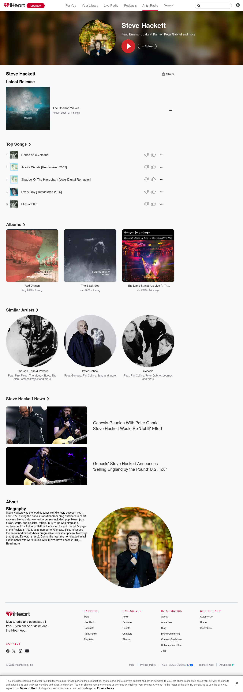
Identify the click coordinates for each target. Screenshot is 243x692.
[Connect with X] (13, 651)
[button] (128, 46)
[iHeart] (14, 5)
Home (203, 622)
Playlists (88, 639)
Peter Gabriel (173, 34)
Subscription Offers (171, 645)
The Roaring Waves (66, 108)
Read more (13, 543)
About (164, 616)
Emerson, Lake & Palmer (146, 34)
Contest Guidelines (171, 639)
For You (70, 5)
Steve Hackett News (25, 398)
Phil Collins (89, 375)
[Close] (237, 683)
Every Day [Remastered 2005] (41, 192)
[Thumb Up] (153, 154)
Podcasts (130, 5)
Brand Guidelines (170, 633)
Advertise (166, 622)
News (125, 616)
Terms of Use (206, 664)
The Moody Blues (39, 375)
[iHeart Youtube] (27, 651)
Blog (163, 628)
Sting (100, 375)
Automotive (206, 616)
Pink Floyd (21, 375)
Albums (13, 224)
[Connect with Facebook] (7, 651)
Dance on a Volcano (35, 155)
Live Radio (111, 5)
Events (126, 628)
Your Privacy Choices (174, 665)
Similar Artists (20, 310)
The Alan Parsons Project (34, 377)
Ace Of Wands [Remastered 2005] (44, 167)
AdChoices (225, 664)
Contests (127, 633)
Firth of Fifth (29, 204)
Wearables (206, 628)
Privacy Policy (148, 664)
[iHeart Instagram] (20, 651)
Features (127, 622)
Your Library (90, 5)
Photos (126, 639)
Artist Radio (150, 5)
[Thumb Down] (146, 154)
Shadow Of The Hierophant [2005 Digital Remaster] (56, 179)
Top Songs (16, 144)
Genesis (76, 375)
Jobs (163, 650)
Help (131, 664)
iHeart (87, 616)
